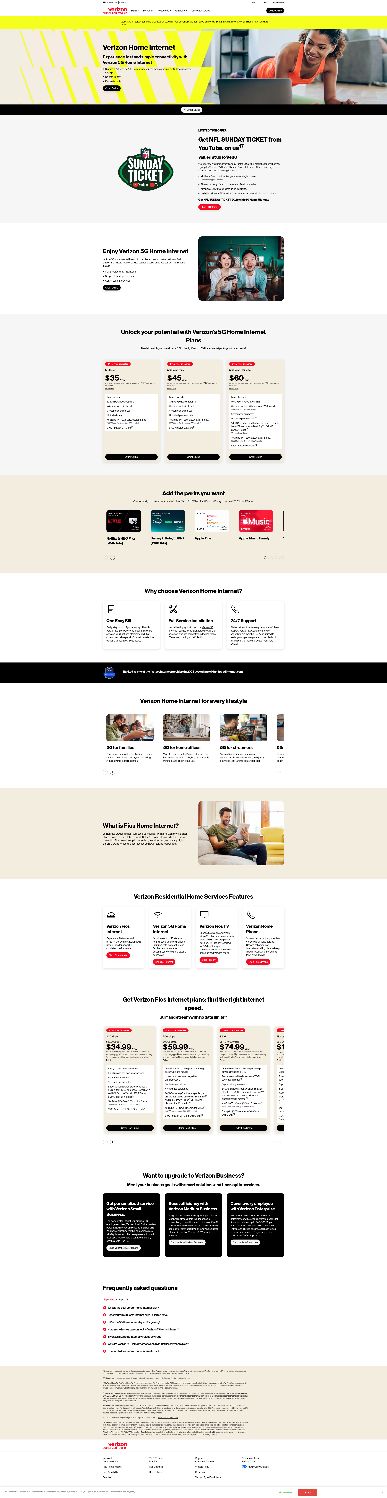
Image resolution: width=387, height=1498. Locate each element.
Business (200, 1472)
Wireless (255, 2)
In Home (266, 2)
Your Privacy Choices (258, 1466)
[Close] (382, 1492)
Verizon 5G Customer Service (254, 630)
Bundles (107, 1477)
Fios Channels (156, 1466)
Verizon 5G (207, 627)
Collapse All (122, 1299)
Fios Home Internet (112, 1466)
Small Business (278, 2)
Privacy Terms (249, 1461)
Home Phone (156, 1472)
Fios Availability (110, 1472)
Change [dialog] (122, 2)
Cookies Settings (286, 1492)
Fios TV (153, 1461)
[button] (193, 1307)
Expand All (109, 1299)
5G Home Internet (112, 1461)
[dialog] (194, 24)
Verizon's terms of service (168, 1417)
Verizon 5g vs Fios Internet (208, 1477)
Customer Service (204, 1461)
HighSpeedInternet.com (227, 671)
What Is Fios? (202, 1466)
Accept (308, 1492)
